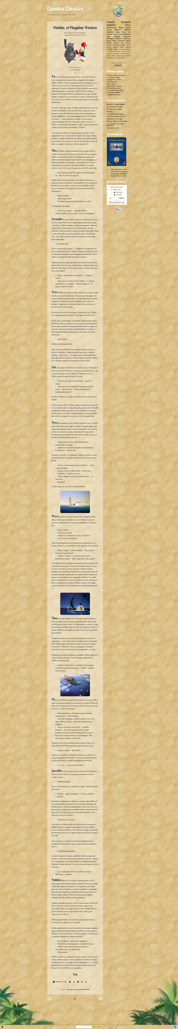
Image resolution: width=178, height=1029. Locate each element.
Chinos (129, 45)
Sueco (115, 58)
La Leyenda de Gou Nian (115, 90)
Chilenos (127, 30)
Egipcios (128, 47)
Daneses (115, 47)
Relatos (128, 27)
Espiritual (109, 49)
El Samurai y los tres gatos (115, 119)
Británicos (124, 51)
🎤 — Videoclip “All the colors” (117, 170)
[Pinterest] (70, 981)
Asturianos (118, 51)
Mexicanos (114, 56)
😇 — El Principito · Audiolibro (117, 174)
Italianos (115, 49)
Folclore (109, 56)
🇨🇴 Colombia (117, 194)
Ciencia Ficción (118, 34)
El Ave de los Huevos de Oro (116, 116)
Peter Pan (109, 112)
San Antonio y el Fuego (114, 86)
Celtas (129, 51)
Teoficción (122, 49)
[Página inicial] (75, 999)
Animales (110, 32)
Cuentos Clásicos (65, 8)
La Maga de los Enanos (114, 80)
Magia (121, 27)
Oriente (109, 41)
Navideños (127, 34)
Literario (123, 45)
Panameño (128, 56)
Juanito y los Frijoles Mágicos (116, 104)
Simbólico (116, 43)
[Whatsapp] (86, 981)
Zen (129, 32)
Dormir (122, 47)
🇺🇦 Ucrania (117, 189)
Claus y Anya (111, 84)
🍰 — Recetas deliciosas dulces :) (117, 172)
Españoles (117, 36)
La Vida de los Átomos (114, 95)
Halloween (121, 41)
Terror (123, 58)
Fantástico (128, 53)
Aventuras (76, 989)
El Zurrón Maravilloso (114, 88)
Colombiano (116, 53)
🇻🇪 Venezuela (117, 192)
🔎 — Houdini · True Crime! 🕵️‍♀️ (117, 176)
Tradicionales (112, 27)
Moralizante (127, 39)
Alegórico (128, 43)
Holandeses (116, 45)
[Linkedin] (78, 981)
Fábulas (128, 25)
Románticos (118, 39)
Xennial (109, 43)
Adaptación (70, 989)
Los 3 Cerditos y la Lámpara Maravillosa (115, 125)
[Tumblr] (74, 981)
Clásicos (109, 47)
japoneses (128, 49)
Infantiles (87, 989)
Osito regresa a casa (113, 128)
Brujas (109, 36)
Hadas (118, 32)
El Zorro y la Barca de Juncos (116, 75)
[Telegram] (82, 981)
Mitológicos (110, 39)
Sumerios (119, 58)
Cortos (109, 30)
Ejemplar (109, 45)
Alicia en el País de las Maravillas (117, 121)
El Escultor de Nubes (113, 93)
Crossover (122, 53)
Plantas (112, 58)
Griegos (114, 41)
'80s (122, 43)
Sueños (124, 32)
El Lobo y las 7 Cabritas (114, 109)
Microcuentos (121, 56)
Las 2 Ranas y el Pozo (113, 78)
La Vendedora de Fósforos (115, 114)
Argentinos (112, 51)
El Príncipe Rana (112, 82)
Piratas (108, 58)
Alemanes (110, 34)
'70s (108, 51)
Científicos (109, 53)
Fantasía (81, 989)
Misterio (118, 30)
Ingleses (128, 41)
